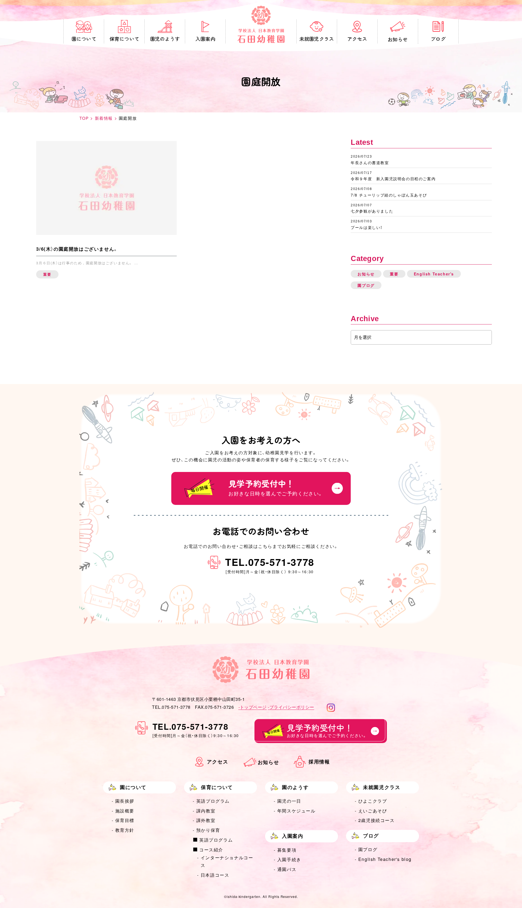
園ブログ (366, 285)
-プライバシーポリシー (291, 707)
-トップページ (252, 707)
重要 (394, 274)
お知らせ (366, 274)
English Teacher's (434, 274)
